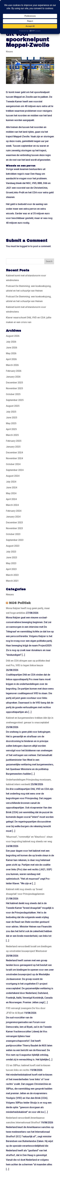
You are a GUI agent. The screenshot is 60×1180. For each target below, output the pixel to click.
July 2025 (11, 411)
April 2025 (11, 429)
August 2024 (12, 475)
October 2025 (13, 394)
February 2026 (13, 371)
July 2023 (11, 551)
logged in (25, 246)
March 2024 (12, 505)
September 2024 (14, 470)
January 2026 (13, 376)
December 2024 (14, 452)
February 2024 (13, 510)
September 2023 (14, 540)
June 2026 (11, 347)
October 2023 (13, 534)
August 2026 (12, 336)
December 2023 (14, 522)
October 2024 (13, 464)
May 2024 (11, 493)
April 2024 (11, 499)
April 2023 (11, 569)
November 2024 (14, 458)
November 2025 (14, 388)
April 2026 (11, 359)
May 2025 (11, 423)
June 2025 (11, 417)
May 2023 (11, 563)
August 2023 (12, 545)
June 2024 (11, 487)
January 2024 (13, 516)
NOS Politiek (20, 603)
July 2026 (11, 341)
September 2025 (14, 400)
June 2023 (11, 557)
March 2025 (12, 435)
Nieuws (9, 51)
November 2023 (14, 528)
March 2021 (12, 580)
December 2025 (14, 382)
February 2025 (13, 440)
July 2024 (11, 481)
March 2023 (12, 575)
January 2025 (13, 446)
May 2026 (11, 353)
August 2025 (12, 406)
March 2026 (12, 365)
